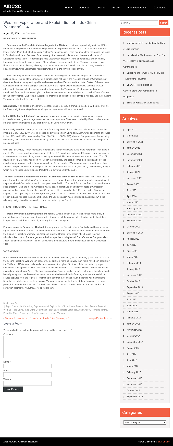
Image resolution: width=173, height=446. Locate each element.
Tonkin (53, 313)
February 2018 (134, 317)
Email (6, 370)
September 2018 (135, 287)
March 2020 (132, 202)
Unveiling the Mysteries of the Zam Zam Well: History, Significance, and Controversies (144, 61)
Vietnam (61, 313)
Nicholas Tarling (99, 310)
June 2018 (132, 305)
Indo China (18, 310)
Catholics (27, 306)
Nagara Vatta (66, 310)
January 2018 (133, 323)
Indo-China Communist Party (39, 310)
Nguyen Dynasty (82, 310)
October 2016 (133, 390)
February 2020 (134, 208)
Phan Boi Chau (10, 313)
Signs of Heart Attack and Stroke (143, 102)
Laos (56, 310)
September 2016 (135, 396)
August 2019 (133, 239)
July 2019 (131, 245)
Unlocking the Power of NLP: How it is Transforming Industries (143, 76)
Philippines (24, 313)
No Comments (30, 33)
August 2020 (133, 184)
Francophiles (82, 306)
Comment (8, 334)
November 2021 (134, 160)
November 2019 (134, 220)
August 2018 (133, 293)
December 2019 (134, 214)
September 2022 (135, 142)
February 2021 (134, 166)
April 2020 (132, 196)
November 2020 (134, 178)
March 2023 (132, 135)
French (93, 306)
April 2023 (132, 129)
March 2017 (132, 366)
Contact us (160, 7)
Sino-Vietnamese (39, 313)
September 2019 (135, 233)
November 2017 (134, 330)
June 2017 (132, 360)
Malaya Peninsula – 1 (99, 318)
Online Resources (136, 7)
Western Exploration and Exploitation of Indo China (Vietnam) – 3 (37, 318)
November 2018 (134, 275)
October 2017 (133, 336)
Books (116, 7)
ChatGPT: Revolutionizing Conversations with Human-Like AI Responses (140, 91)
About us (84, 7)
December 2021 (134, 154)
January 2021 (133, 172)
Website (7, 379)
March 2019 (132, 257)
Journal (101, 7)
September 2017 (135, 342)
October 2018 (133, 281)
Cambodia (17, 306)
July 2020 (131, 190)
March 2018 (132, 311)
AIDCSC (12, 6)
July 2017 (131, 354)
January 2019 (133, 269)
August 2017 (133, 348)
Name (7, 362)
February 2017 (134, 372)
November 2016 (134, 384)
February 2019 (134, 263)
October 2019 (133, 226)
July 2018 (131, 299)
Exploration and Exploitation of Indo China (54, 306)
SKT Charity (164, 441)
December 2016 (134, 378)
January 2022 (133, 148)
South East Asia (11, 303)
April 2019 (132, 251)
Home (68, 7)
